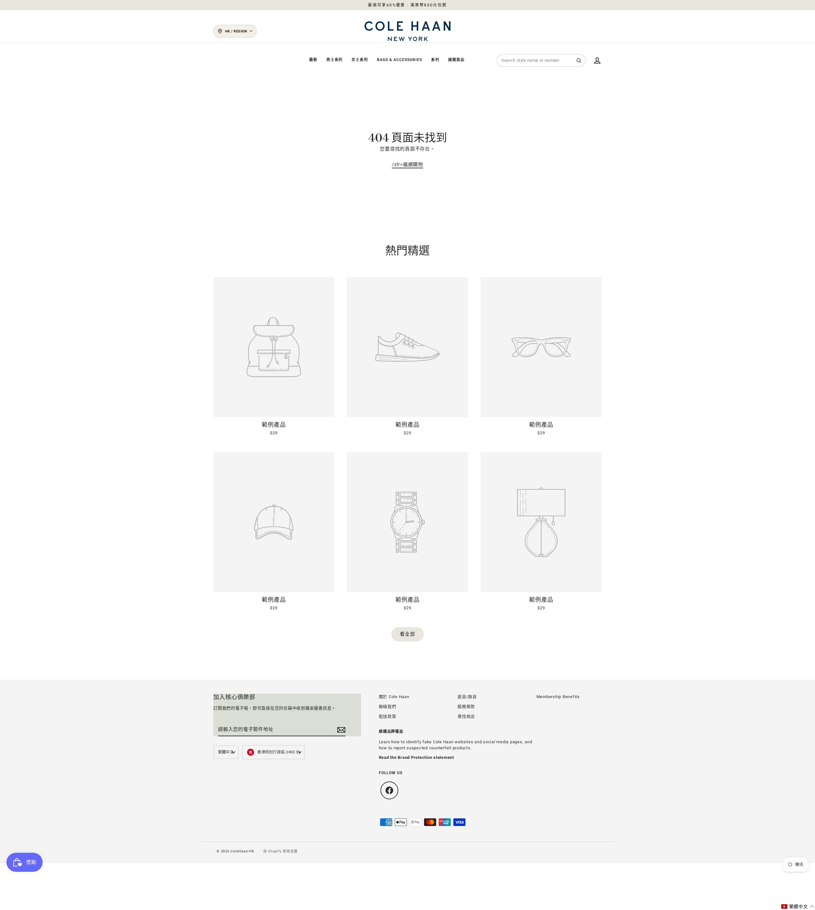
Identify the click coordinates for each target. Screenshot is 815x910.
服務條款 (466, 706)
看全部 (407, 634)
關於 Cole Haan (394, 696)
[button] (798, 906)
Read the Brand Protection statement (416, 757)
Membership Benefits (558, 696)
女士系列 (359, 60)
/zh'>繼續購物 (407, 164)
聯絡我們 (387, 706)
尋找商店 (466, 716)
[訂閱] (340, 729)
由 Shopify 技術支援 (280, 851)
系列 (435, 60)
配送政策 (387, 716)
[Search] (579, 60)
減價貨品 (456, 60)
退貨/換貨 (467, 696)
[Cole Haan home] (407, 31)
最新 (313, 60)
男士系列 (334, 60)
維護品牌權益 (391, 731)
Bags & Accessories (399, 60)
